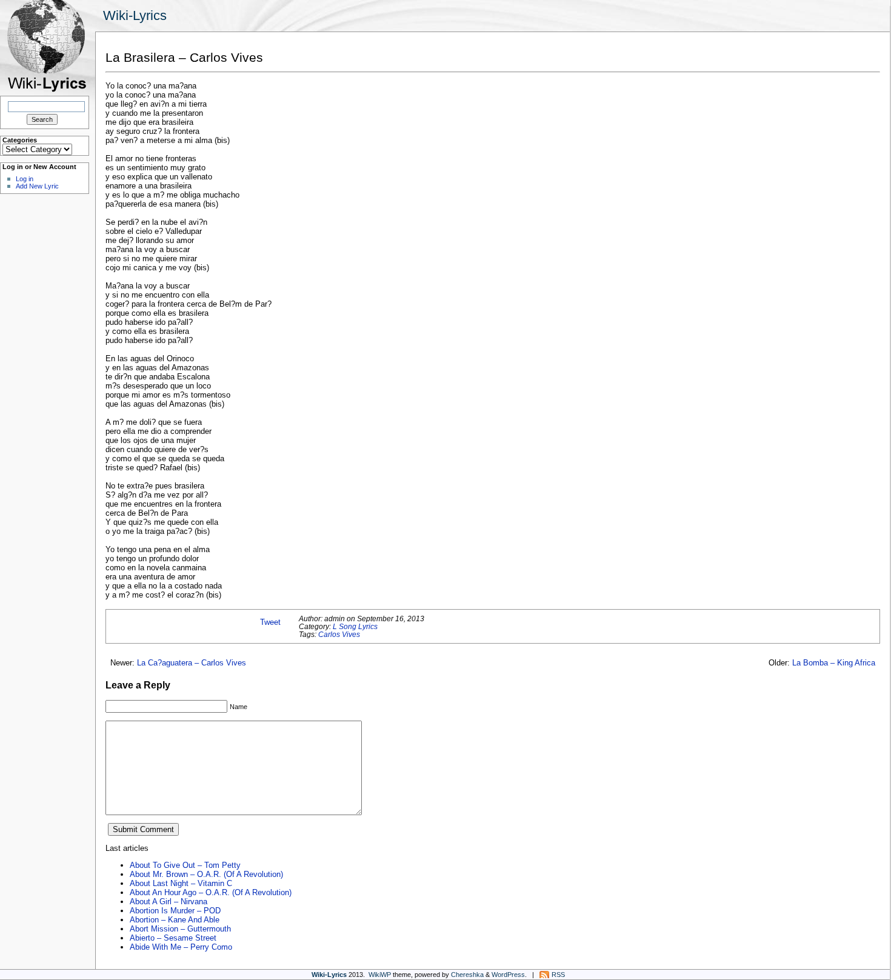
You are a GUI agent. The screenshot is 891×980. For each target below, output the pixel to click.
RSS (558, 974)
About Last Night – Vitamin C (181, 883)
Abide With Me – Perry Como (181, 947)
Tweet (270, 622)
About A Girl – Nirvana (168, 901)
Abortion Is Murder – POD (175, 910)
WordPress (508, 974)
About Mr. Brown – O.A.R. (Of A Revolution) (206, 874)
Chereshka (467, 974)
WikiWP (380, 974)
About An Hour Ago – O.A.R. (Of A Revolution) (211, 892)
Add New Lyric (37, 186)
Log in (24, 178)
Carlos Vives (339, 634)
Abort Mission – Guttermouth (180, 928)
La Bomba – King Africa (833, 662)
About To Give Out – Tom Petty (185, 865)
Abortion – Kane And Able (174, 919)
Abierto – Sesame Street (173, 937)
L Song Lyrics (355, 626)
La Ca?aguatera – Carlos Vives (191, 662)
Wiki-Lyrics (135, 15)
